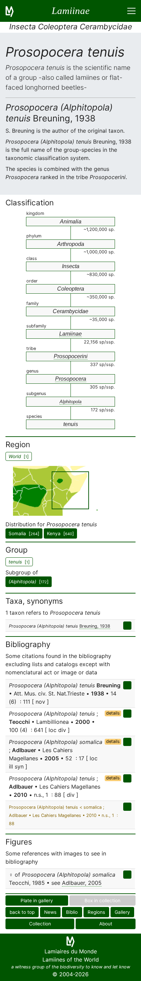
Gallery (122, 912)
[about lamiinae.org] (13, 11)
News (50, 912)
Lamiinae (70, 334)
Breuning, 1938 (94, 626)
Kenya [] (60, 533)
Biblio (72, 912)
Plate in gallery (37, 900)
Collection (40, 923)
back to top (22, 912)
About (105, 923)
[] (29, 581)
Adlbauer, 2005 (82, 882)
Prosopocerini (71, 356)
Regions (96, 912)
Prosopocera (70, 379)
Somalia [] (24, 533)
